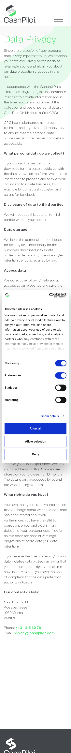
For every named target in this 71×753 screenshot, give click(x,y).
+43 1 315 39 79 (28, 628)
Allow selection (35, 441)
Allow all (35, 428)
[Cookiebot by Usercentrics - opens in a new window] (50, 295)
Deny (35, 454)
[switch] (60, 375)
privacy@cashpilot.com (34, 633)
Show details (50, 416)
